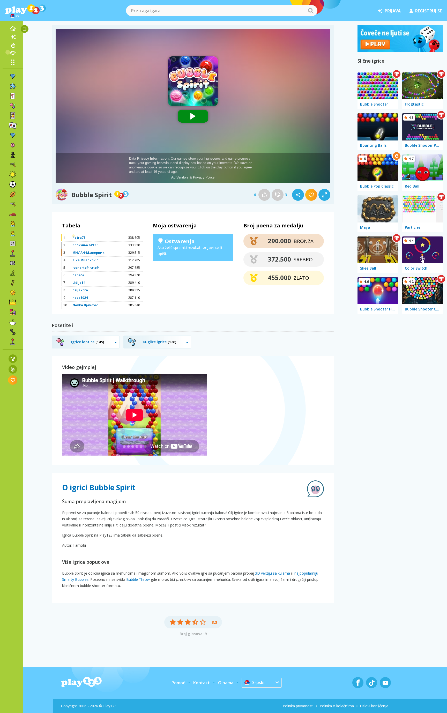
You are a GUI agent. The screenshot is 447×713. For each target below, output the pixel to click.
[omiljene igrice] (13, 380)
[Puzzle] (13, 86)
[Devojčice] (13, 224)
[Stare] (13, 273)
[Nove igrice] (13, 37)
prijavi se (211, 247)
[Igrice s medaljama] (13, 369)
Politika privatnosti (298, 705)
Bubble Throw (138, 579)
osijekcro (80, 290)
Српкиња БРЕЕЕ (85, 245)
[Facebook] (357, 682)
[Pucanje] (13, 204)
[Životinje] (13, 332)
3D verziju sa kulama (272, 573)
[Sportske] (13, 194)
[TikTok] (371, 682)
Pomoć (178, 683)
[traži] (310, 10)
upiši (162, 253)
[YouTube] (385, 682)
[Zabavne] (13, 175)
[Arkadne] (13, 253)
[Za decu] (13, 234)
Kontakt (201, 683)
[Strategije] (13, 302)
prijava (393, 11)
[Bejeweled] (13, 135)
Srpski (258, 682)
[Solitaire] (13, 125)
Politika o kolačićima (337, 705)
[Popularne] (13, 45)
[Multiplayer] (13, 342)
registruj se (428, 11)
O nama (225, 683)
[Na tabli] (13, 263)
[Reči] (13, 243)
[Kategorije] (13, 62)
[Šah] (13, 155)
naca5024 (80, 297)
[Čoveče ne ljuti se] (400, 51)
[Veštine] (13, 283)
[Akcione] (13, 165)
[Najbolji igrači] (13, 53)
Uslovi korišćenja (374, 705)
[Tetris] (13, 312)
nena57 (78, 275)
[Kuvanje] (13, 322)
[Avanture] (13, 293)
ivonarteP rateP (85, 267)
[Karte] (13, 116)
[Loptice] (13, 106)
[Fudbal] (13, 184)
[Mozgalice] (13, 145)
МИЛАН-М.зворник (88, 252)
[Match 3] (13, 76)
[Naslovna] (13, 28)
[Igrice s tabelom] (13, 358)
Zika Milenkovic (85, 260)
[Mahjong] (13, 96)
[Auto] (13, 214)
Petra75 (78, 237)
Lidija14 (78, 282)
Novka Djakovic (85, 305)
